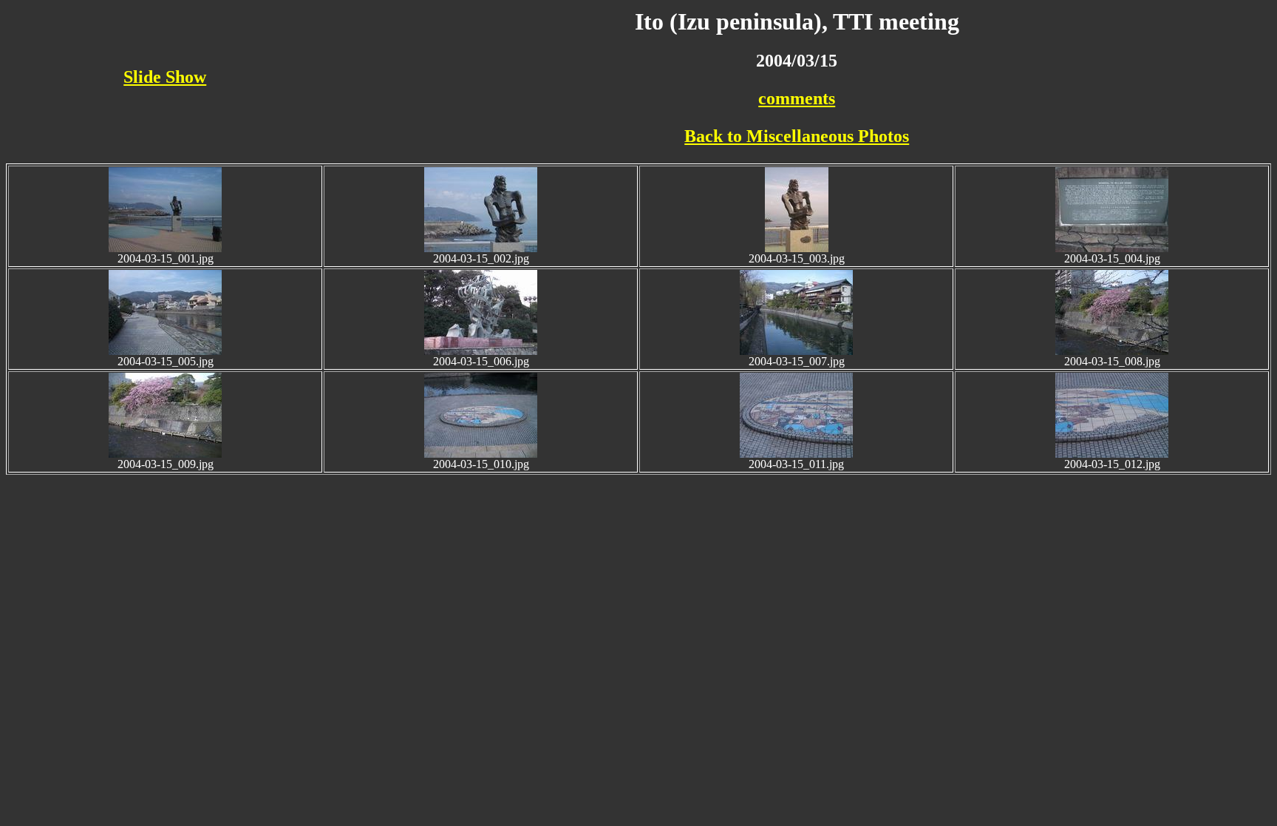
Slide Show (164, 77)
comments (796, 98)
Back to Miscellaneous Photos (796, 136)
